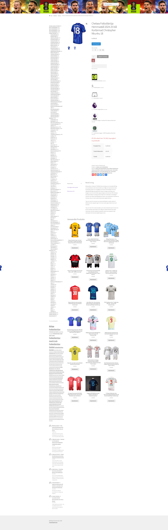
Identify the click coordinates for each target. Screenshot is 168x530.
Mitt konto (65, 10)
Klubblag (55, 15)
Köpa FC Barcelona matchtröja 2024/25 (55, 362)
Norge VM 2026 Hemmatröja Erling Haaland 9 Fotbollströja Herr (58, 456)
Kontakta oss (86, 10)
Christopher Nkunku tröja (105, 171)
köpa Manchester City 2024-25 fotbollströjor (55, 369)
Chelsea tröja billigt (96, 170)
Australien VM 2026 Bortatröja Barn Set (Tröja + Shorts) (58, 499)
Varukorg (72, 10)
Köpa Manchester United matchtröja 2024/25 (56, 373)
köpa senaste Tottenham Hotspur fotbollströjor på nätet (56, 412)
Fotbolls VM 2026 (95, 10)
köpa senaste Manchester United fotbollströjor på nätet (55, 404)
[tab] (74, 184)
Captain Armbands (100, 80)
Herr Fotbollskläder (104, 167)
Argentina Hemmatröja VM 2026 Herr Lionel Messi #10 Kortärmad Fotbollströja (57, 486)
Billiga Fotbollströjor (58, 4)
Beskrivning (70, 183)
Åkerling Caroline (55, 425)
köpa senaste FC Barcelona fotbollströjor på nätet (56, 393)
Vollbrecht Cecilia (55, 439)
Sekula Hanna (55, 469)
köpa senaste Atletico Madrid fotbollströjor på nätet (56, 387)
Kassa (59, 10)
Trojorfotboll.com (53, 522)
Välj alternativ (75, 247)
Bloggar (78, 10)
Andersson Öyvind (56, 454)
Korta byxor (98, 98)
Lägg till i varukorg (102, 56)
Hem (50, 10)
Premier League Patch (100, 109)
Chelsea (59, 15)
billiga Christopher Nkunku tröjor (102, 168)
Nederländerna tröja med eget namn (57, 417)
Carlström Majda (55, 482)
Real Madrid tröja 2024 (52, 419)
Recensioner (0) (70, 191)
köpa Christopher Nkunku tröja (105, 172)
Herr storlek (94, 48)
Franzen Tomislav (55, 496)
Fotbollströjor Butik (53, 331)
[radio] (93, 50)
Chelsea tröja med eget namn (106, 170)
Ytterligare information (72, 187)
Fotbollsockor (99, 87)
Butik (55, 10)
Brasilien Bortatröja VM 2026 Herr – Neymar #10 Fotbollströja (57, 471)
